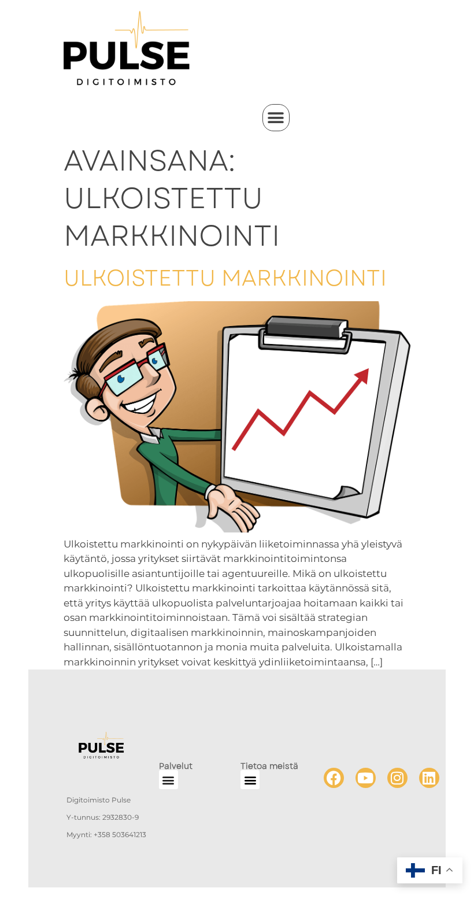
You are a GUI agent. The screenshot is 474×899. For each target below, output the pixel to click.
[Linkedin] (429, 778)
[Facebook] (334, 778)
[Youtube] (366, 778)
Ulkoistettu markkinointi (225, 278)
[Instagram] (397, 778)
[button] (276, 117)
